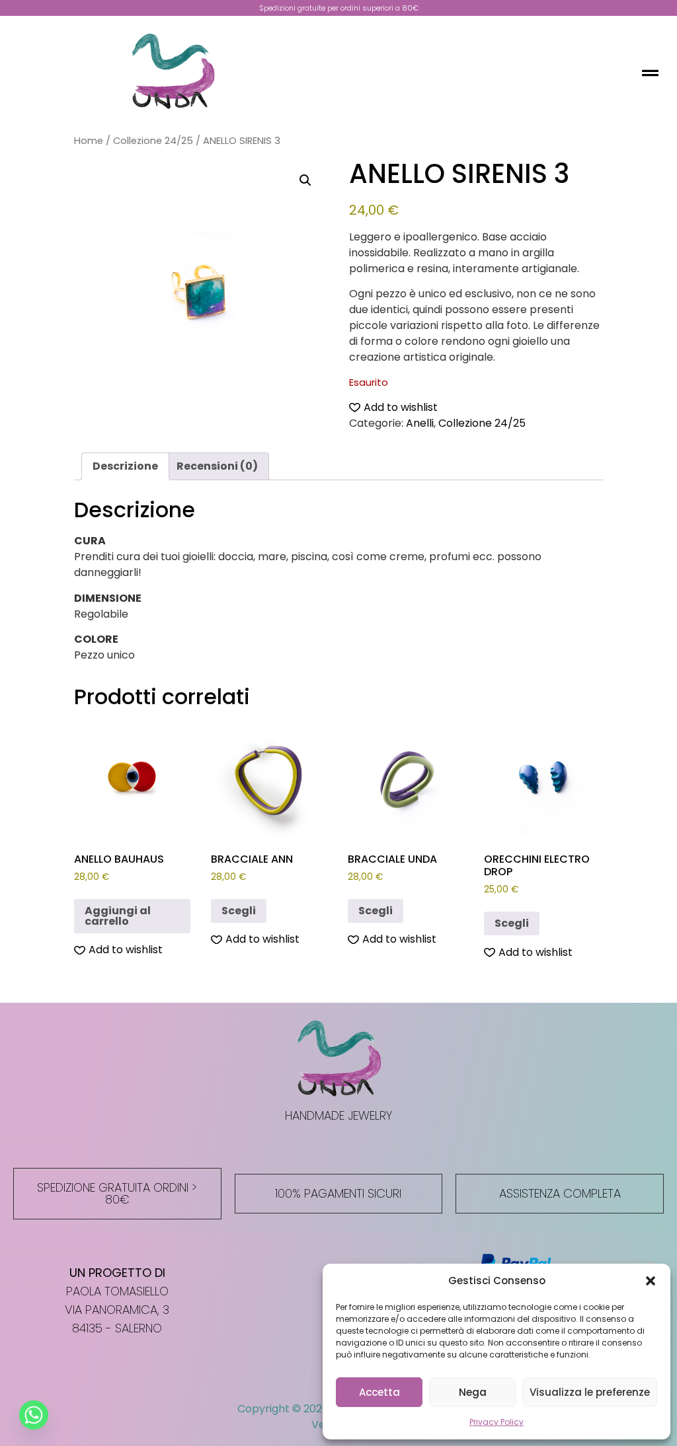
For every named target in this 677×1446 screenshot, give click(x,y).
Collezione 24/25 (153, 140)
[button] (650, 1280)
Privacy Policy (496, 1422)
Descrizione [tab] (125, 466)
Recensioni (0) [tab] (217, 466)
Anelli (420, 423)
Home (88, 140)
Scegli (238, 910)
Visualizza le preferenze (590, 1392)
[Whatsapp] (33, 1414)
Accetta (379, 1392)
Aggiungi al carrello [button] (118, 916)
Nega (473, 1392)
